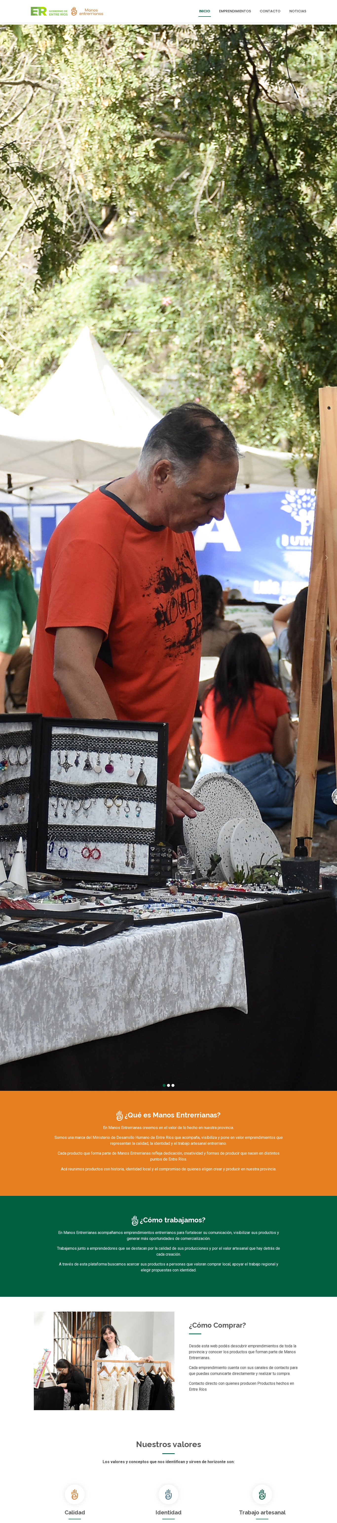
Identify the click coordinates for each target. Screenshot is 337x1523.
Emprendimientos (235, 11)
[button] (25, 558)
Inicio (204, 11)
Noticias (297, 11)
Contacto (270, 11)
